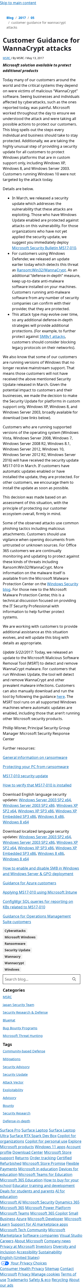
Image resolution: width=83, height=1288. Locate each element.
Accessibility (27, 1252)
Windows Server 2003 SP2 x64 (45, 799)
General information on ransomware (35, 757)
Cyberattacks (15, 930)
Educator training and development (43, 1185)
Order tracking (43, 1157)
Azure (21, 1218)
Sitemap (52, 1268)
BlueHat (9, 1020)
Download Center (27, 1152)
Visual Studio (71, 1235)
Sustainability (50, 1252)
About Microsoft (29, 1240)
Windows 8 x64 (16, 822)
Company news (57, 1240)
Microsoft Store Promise (43, 1163)
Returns (22, 1157)
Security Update (17, 950)
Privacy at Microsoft (17, 1246)
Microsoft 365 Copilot (49, 1213)
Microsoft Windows (20, 937)
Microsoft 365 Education (21, 1180)
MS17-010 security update (25, 775)
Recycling (60, 1279)
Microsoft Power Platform (48, 1207)
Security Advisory (16, 1067)
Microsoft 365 (12, 1207)
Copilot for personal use (46, 1141)
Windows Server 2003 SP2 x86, (29, 805)
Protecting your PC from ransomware (36, 766)
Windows (12, 969)
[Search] (74, 979)
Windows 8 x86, (51, 816)
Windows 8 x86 (51, 853)
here (61, 696)
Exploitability (13, 1090)
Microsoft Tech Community (23, 1229)
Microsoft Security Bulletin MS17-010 (44, 247)
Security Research (16, 1113)
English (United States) (19, 1257)
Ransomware (15, 943)
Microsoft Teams (14, 1213)
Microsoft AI (10, 1202)
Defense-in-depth (16, 1121)
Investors (44, 1246)
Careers (7, 1240)
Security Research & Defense (25, 1012)
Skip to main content (18, 2)
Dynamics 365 (67, 1202)
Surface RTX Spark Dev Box (33, 1135)
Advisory (9, 1098)
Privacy (24, 1274)
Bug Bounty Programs (20, 1028)
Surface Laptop (34, 1130)
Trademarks (17, 1279)
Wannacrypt (14, 963)
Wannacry (13, 956)
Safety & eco (40, 1279)
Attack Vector (13, 1082)
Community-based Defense (24, 1051)
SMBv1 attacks (52, 336)
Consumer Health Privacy (22, 1268)
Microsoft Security (38, 1202)
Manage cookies (45, 1274)
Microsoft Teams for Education (45, 1174)
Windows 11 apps (50, 1146)
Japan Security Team (18, 1005)
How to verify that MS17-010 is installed (37, 785)
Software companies (41, 1235)
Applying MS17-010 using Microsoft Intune (40, 892)
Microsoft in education (38, 1168)
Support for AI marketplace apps (39, 1224)
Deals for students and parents (27, 1191)
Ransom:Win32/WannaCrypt (41, 270)
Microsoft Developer (45, 1218)
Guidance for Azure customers (29, 883)
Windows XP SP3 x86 (36, 811)
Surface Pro (10, 1130)
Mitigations (12, 1059)
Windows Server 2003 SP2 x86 (29, 842)
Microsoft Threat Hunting (23, 1035)
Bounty (8, 1105)
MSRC (7, 58)
